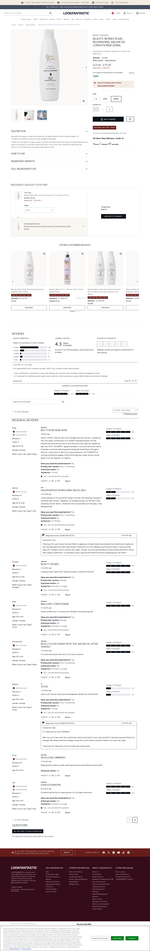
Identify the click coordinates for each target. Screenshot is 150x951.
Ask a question (110, 60)
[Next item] (137, 281)
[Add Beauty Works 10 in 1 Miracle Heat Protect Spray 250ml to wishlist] (82, 253)
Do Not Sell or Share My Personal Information (22, 890)
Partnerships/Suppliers (100, 894)
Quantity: (97, 105)
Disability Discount (98, 887)
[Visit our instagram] (113, 852)
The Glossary (96, 874)
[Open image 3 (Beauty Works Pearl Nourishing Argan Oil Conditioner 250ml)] (42, 115)
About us (95, 872)
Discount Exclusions (52, 877)
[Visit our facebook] (103, 852)
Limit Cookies (117, 938)
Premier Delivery (51, 889)
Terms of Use (26, 949)
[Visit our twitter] (108, 852)
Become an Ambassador (101, 904)
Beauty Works (30, 25)
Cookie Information (75, 877)
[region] (75, 938)
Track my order (51, 891)
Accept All (132, 938)
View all (131, 73)
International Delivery (53, 884)
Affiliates (95, 891)
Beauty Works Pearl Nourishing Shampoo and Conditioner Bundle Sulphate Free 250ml (104, 291)
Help (47, 872)
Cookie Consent (16, 887)
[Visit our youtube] (118, 852)
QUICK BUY (29, 308)
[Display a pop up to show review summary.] (27, 298)
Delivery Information (53, 882)
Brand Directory (97, 877)
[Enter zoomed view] (83, 101)
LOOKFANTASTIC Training (124, 879)
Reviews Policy (74, 884)
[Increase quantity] (109, 109)
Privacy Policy (73, 874)
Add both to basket (113, 216)
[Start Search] (50, 13)
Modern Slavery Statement (78, 879)
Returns (48, 879)
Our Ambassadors (98, 889)
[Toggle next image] (86, 67)
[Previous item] (12, 281)
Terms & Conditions (76, 872)
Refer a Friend (97, 899)
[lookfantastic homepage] (76, 13)
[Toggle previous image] (12, 67)
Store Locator (120, 872)
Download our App (52, 874)
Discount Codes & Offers (101, 884)
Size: (95, 94)
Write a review (98, 60)
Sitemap (95, 896)
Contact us (49, 887)
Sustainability (73, 882)
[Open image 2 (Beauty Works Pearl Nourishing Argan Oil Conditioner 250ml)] (29, 115)
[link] (128, 13)
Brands (20, 25)
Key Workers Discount (99, 901)
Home (14, 25)
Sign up (67, 852)
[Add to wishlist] (130, 119)
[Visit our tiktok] (123, 852)
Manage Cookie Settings (100, 938)
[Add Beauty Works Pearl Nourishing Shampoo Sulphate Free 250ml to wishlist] (44, 253)
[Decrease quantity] (96, 109)
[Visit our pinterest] (128, 852)
